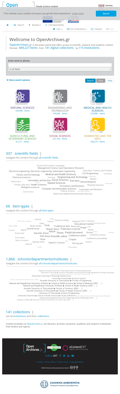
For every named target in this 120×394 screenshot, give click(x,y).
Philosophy (92, 176)
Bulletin (89, 242)
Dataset (50, 221)
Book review (35, 226)
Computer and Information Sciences (59, 188)
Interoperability (56, 25)
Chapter (72, 239)
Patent (95, 231)
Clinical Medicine (88, 182)
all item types (46, 210)
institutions (19, 316)
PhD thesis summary (24, 221)
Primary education (22, 185)
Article (52, 231)
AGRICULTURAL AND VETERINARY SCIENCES (22, 137)
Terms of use (63, 362)
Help (110, 80)
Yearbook (76, 221)
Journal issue (32, 228)
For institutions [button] (77, 29)
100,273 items (97, 141)
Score (91, 229)
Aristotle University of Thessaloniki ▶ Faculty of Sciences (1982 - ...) (53, 288)
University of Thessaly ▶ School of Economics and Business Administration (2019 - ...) (71, 274)
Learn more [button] (78, 13)
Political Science (68, 191)
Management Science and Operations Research (61, 168)
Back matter (13, 226)
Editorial (28, 244)
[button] (18, 80)
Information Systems (83, 191)
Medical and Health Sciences (61, 174)
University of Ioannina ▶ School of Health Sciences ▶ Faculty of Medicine (47, 296)
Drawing (11, 230)
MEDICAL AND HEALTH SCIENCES (97, 109)
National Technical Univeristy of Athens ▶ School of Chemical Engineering (65, 271)
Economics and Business (72, 186)
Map (66, 241)
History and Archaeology (28, 174)
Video (41, 223)
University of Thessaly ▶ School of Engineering (59, 293)
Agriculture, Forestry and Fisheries (97, 170)
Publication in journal (70, 229)
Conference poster (98, 235)
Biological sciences (30, 187)
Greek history (28, 192)
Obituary (111, 232)
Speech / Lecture (56, 242)
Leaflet (39, 247)
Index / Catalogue (87, 221)
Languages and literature (90, 189)
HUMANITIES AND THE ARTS (97, 137)
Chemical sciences (21, 177)
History (93, 179)
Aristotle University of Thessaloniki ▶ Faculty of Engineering (65, 280)
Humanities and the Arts (39, 180)
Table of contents (22, 240)
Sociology (108, 174)
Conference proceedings (97, 238)
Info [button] (58, 29)
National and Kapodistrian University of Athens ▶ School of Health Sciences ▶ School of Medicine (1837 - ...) (55, 283)
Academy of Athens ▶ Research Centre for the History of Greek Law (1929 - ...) (45, 300)
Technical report (100, 223)
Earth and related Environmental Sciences (72, 194)
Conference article (77, 235)
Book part (75, 226)
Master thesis (52, 229)
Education (74, 180)
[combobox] (60, 69)
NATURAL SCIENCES (22, 107)
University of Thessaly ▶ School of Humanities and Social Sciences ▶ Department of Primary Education (77, 272)
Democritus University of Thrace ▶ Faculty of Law (51, 276)
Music (38, 182)
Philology (51, 177)
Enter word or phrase (19, 60)
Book (42, 239)
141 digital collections (59, 48)
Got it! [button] (106, 13)
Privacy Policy (50, 362)
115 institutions (89, 48)
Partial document (74, 232)
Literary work (38, 242)
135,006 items (60, 113)
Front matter (20, 238)
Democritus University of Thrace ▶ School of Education (93, 296)
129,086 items (97, 113)
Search (20, 25)
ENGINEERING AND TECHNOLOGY (60, 109)
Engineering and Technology (73, 177)
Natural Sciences (56, 183)
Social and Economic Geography (51, 165)
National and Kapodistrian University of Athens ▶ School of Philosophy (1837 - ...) (68, 298)
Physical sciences (95, 185)
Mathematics (16, 182)
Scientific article (59, 236)
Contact (98, 29)
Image (83, 227)
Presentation (72, 247)
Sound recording (62, 220)
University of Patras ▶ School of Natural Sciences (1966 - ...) (25, 279)
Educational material (84, 224)
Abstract (38, 219)
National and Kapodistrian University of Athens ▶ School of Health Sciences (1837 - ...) (60, 286)
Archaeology (109, 183)
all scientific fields (48, 157)
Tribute (51, 219)
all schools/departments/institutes (58, 263)
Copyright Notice (77, 362)
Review (89, 232)
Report (23, 230)
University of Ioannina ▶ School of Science (69, 278)
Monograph (77, 243)
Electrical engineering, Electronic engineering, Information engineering (42, 171)
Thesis (60, 233)
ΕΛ (107, 29)
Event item (19, 233)
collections (43, 316)
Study (47, 225)
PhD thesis (45, 236)
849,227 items (28, 48)
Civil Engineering (90, 173)
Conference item (62, 226)
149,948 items (22, 110)
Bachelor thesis (41, 233)
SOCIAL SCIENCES (60, 136)
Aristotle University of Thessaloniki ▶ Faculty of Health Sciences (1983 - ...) (58, 291)
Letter (89, 227)
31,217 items (22, 141)
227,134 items (60, 138)
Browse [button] (35, 25)
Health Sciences (39, 184)
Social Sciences (60, 180)
